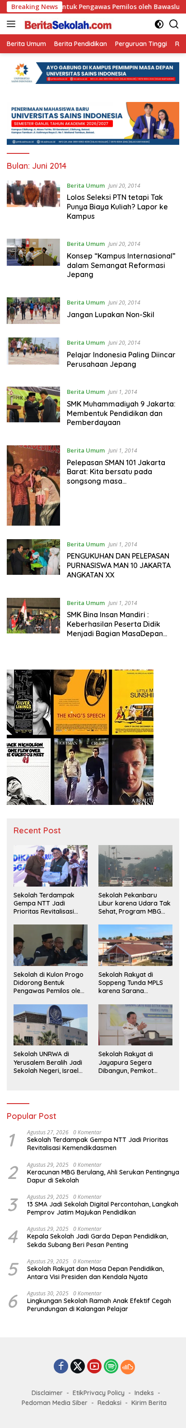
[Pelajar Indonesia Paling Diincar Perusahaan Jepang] (33, 355)
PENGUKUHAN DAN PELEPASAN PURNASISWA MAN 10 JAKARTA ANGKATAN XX (119, 565)
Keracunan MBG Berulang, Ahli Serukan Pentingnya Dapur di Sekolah (103, 1176)
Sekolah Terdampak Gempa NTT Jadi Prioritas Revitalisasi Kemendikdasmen (44, 903)
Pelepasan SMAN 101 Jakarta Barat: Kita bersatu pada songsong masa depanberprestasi (116, 476)
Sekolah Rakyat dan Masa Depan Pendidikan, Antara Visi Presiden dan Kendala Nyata (95, 1273)
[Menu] (13, 24)
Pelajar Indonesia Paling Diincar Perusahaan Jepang (121, 359)
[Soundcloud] (128, 1367)
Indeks (144, 1393)
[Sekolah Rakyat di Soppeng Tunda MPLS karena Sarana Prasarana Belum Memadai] (135, 945)
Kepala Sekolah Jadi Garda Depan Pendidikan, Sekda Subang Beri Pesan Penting (97, 1240)
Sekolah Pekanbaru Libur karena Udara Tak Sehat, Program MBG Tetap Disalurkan (134, 903)
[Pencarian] (174, 24)
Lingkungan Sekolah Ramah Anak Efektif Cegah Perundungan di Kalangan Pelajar (99, 1305)
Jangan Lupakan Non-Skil (110, 314)
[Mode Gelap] (159, 24)
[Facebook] (61, 1367)
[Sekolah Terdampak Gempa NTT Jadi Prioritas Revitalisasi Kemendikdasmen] (51, 866)
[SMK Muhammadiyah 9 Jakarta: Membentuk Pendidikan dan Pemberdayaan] (33, 409)
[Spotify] (111, 1367)
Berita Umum (86, 185)
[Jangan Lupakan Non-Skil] (33, 310)
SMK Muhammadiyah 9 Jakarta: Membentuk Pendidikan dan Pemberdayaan (121, 413)
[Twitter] (77, 1367)
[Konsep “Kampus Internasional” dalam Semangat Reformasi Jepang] (33, 261)
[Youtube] (94, 1367)
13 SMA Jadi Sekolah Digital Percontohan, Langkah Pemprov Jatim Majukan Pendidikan (102, 1208)
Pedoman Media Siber (55, 1403)
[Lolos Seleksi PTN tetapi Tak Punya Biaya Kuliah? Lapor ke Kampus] (33, 203)
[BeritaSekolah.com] (67, 24)
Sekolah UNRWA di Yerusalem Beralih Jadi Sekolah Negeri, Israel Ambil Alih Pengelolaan (48, 1062)
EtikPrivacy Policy (99, 1393)
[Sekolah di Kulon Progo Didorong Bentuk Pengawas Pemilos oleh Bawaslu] (51, 945)
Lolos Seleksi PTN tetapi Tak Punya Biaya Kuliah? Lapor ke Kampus (117, 207)
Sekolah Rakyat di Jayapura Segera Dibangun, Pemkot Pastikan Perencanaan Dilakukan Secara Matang (132, 1062)
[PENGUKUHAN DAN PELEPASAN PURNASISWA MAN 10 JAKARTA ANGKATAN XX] (33, 561)
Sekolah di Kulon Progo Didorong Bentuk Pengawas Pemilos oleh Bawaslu (49, 982)
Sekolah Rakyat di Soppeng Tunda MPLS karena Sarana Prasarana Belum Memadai (130, 982)
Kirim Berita (149, 1403)
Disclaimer (47, 1393)
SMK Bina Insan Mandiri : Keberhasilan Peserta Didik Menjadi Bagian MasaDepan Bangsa (115, 628)
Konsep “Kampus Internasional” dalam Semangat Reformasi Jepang (121, 265)
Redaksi (109, 1403)
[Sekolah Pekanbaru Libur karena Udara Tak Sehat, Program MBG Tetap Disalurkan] (135, 866)
